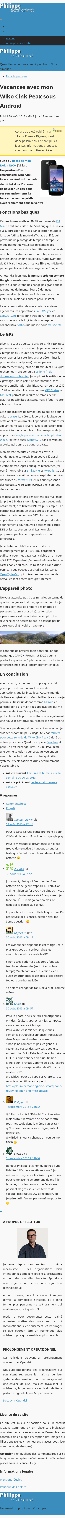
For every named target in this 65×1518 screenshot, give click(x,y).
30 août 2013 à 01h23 (19, 874)
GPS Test (5, 395)
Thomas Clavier (23, 819)
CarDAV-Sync (8, 316)
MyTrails (49, 470)
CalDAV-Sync (44, 311)
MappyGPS (34, 440)
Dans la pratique (16, 76)
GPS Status (52, 390)
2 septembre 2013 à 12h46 (23, 1158)
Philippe (19, 1102)
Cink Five (52, 742)
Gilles (17, 1004)
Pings (10, 808)
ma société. (54, 325)
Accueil (10, 26)
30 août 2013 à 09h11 (19, 937)
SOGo (21, 325)
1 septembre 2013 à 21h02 (23, 1107)
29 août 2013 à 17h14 (19, 824)
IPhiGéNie (33, 470)
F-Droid (49, 702)
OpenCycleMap (9, 574)
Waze (13, 416)
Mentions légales (11, 1479)
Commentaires (16, 803)
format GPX (25, 480)
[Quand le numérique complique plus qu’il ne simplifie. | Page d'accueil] (17, 11)
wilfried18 (20, 933)
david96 (19, 869)
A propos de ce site (18, 31)
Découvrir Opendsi (15, 1400)
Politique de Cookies (13, 1487)
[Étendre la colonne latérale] (1, 1211)
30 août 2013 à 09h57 (19, 1008)
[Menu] (1, 19)
